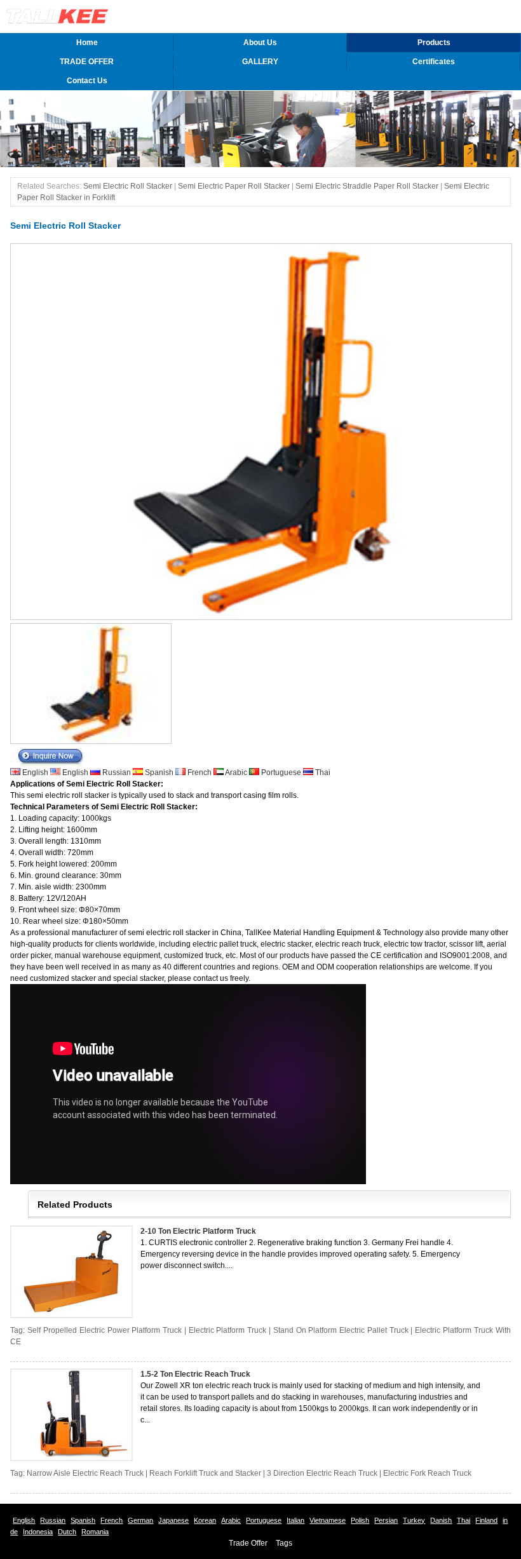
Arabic (236, 772)
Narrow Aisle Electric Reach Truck (85, 1473)
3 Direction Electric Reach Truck (322, 1473)
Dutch (67, 1531)
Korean (205, 1520)
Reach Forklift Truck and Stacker (205, 1473)
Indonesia (38, 1531)
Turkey (414, 1520)
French (199, 772)
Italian (295, 1520)
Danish (441, 1520)
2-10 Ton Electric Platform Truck (198, 1231)
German (140, 1520)
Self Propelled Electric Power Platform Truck (104, 1330)
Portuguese (281, 772)
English (35, 772)
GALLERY (260, 61)
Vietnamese (327, 1520)
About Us (260, 42)
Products (433, 42)
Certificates (433, 61)
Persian (386, 1520)
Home (87, 42)
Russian (116, 772)
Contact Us (87, 80)
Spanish (159, 772)
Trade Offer (248, 1543)
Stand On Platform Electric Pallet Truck (341, 1330)
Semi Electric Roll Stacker (127, 186)
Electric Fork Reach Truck (427, 1473)
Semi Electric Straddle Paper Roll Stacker (366, 186)
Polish (360, 1520)
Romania (95, 1531)
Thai (321, 772)
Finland (486, 1520)
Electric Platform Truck (228, 1330)
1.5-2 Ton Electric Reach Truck (195, 1374)
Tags (284, 1543)
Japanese (173, 1520)
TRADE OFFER (87, 61)
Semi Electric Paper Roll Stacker (234, 186)
